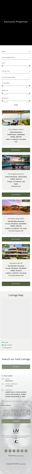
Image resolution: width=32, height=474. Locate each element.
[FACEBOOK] (5, 450)
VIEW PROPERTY (16, 150)
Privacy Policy (22, 415)
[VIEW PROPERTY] (16, 148)
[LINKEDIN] (18, 450)
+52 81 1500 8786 (9, 385)
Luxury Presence (20, 455)
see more (16, 366)
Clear (16, 104)
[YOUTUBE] (22, 450)
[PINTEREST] (26, 450)
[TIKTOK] (14, 450)
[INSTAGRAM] (9, 450)
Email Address (6, 405)
